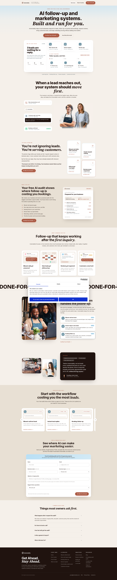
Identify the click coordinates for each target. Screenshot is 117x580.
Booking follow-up (65, 554)
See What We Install (67, 35)
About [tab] (78, 284)
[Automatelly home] (25, 3)
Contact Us (93, 569)
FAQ (82, 569)
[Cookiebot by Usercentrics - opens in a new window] (81, 280)
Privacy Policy (87, 569)
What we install (54, 556)
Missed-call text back (65, 549)
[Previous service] (21, 414)
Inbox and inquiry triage (66, 551)
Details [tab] (58, 284)
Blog (87, 549)
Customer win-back (65, 561)
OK (73, 299)
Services (73, 2)
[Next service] (95, 414)
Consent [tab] (38, 284)
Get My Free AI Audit (50, 35)
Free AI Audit (90, 2)
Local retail (77, 558)
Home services (78, 549)
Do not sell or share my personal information (44, 299)
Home (52, 549)
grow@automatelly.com (75, 569)
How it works (80, 2)
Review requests (64, 556)
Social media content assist (67, 558)
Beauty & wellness (79, 551)
